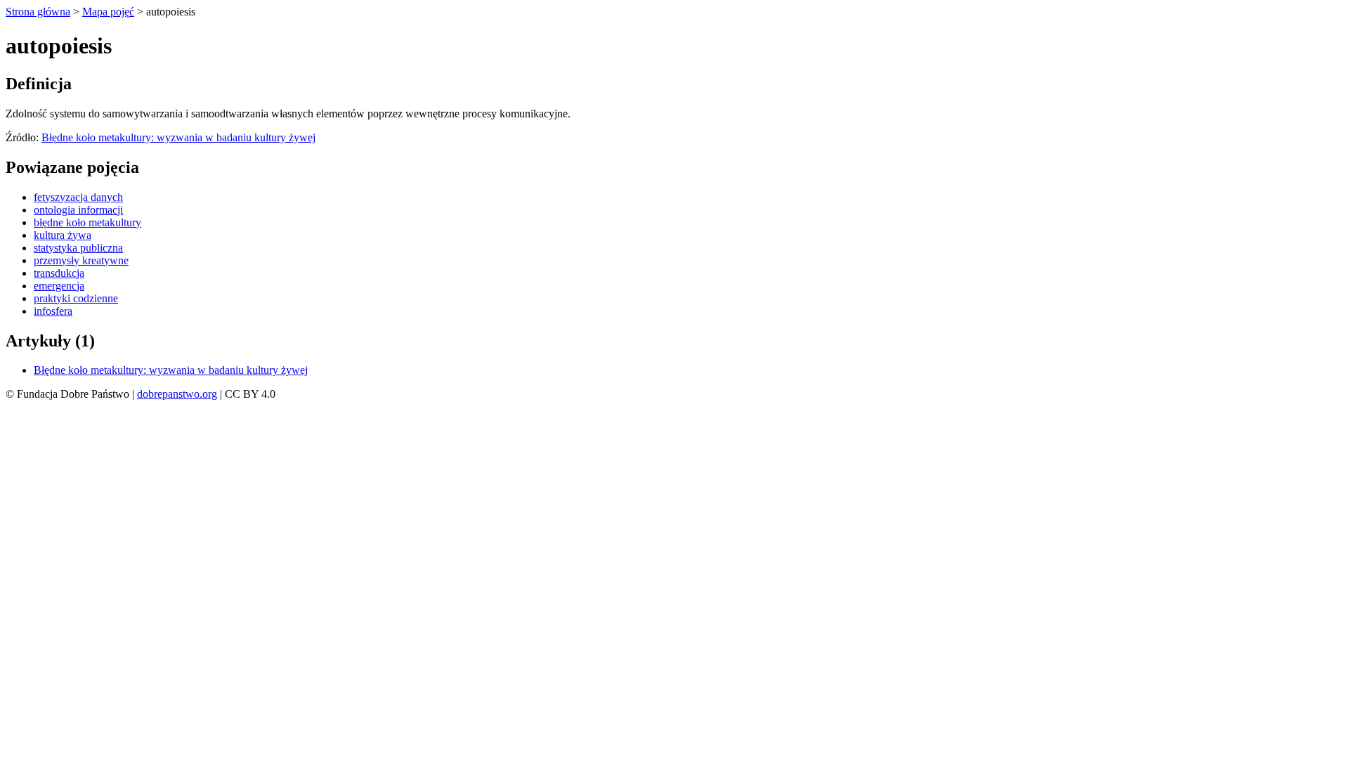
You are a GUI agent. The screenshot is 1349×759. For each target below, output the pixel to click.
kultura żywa (62, 235)
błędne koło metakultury (87, 222)
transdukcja (59, 273)
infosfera (53, 311)
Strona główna (38, 12)
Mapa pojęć (108, 12)
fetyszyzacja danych (78, 197)
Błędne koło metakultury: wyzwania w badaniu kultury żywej (178, 137)
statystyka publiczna (78, 248)
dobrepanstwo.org (177, 394)
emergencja (59, 286)
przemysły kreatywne (81, 260)
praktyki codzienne (76, 298)
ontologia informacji (78, 210)
